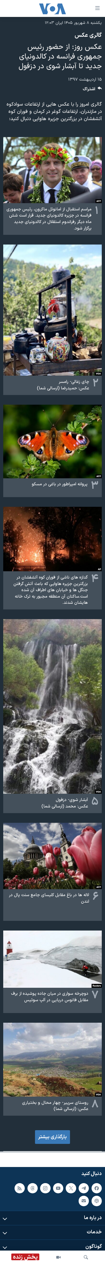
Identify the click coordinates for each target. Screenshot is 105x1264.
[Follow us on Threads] (32, 1188)
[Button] (92, 90)
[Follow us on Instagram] (45, 1188)
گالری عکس (88, 35)
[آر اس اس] (20, 1188)
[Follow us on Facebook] (97, 1188)
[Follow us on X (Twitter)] (71, 1188)
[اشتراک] (84, 1201)
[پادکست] (97, 1201)
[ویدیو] (58, 1257)
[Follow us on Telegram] (84, 1188)
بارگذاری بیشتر (52, 1137)
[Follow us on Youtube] (58, 1188)
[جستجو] (86, 1257)
